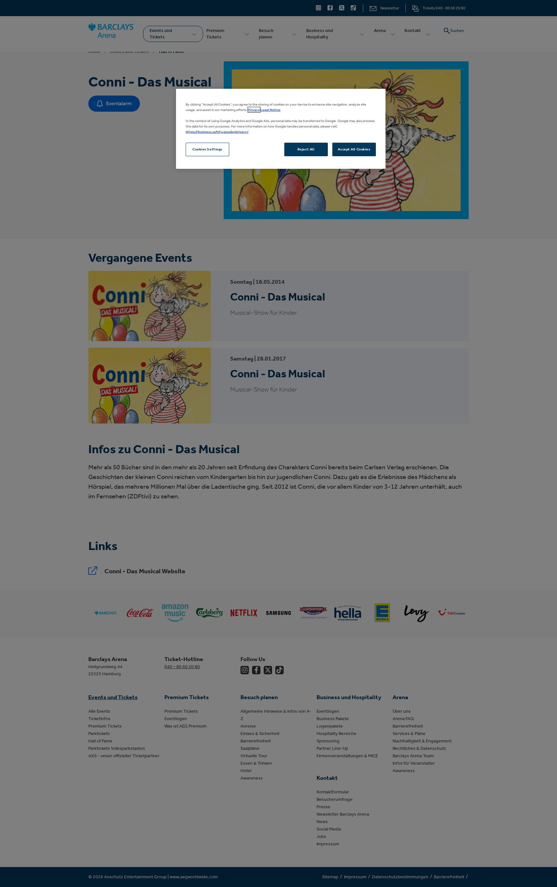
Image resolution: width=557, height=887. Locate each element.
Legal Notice (270, 109)
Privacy (254, 109)
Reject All (306, 149)
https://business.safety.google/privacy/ (217, 131)
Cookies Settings (207, 149)
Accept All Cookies (354, 149)
